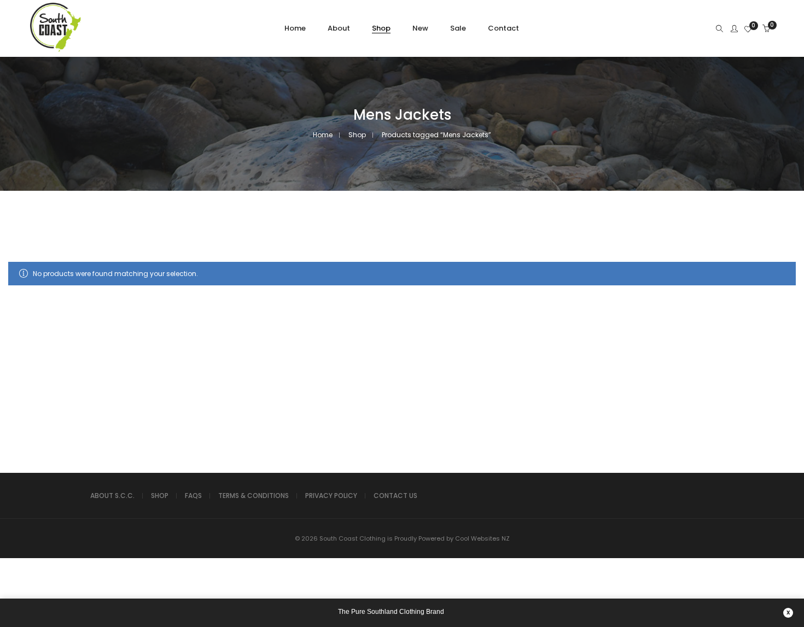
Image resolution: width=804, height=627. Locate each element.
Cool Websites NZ (482, 538)
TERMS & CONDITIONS (253, 495)
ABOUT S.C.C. (112, 495)
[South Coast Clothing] (55, 50)
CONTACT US (395, 495)
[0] (747, 30)
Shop (357, 134)
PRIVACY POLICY (331, 495)
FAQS (193, 495)
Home (323, 134)
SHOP (159, 495)
